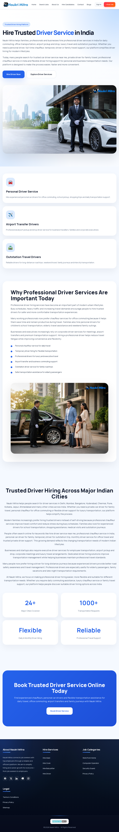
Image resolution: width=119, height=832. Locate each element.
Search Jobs (44, 4)
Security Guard (89, 768)
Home (34, 4)
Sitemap (6, 807)
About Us (55, 4)
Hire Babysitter (49, 768)
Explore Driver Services (41, 74)
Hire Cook (46, 763)
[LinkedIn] (16, 778)
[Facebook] (5, 778)
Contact (80, 4)
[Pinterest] (22, 778)
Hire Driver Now (14, 74)
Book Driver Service (59, 711)
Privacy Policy (88, 773)
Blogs (89, 4)
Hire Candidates (68, 4)
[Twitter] (11, 778)
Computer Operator (91, 763)
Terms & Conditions (11, 797)
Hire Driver (47, 773)
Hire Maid (46, 758)
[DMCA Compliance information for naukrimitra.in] (59, 821)
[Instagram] (28, 778)
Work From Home (89, 758)
